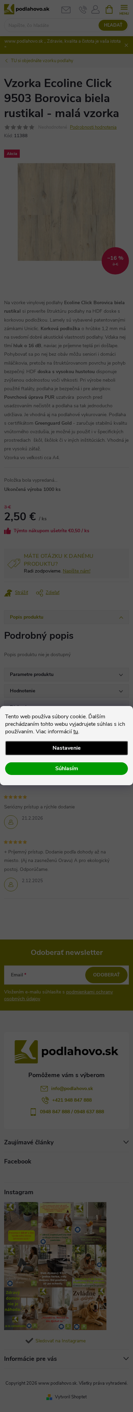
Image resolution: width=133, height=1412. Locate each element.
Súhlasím (66, 768)
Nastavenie (67, 748)
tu (75, 731)
